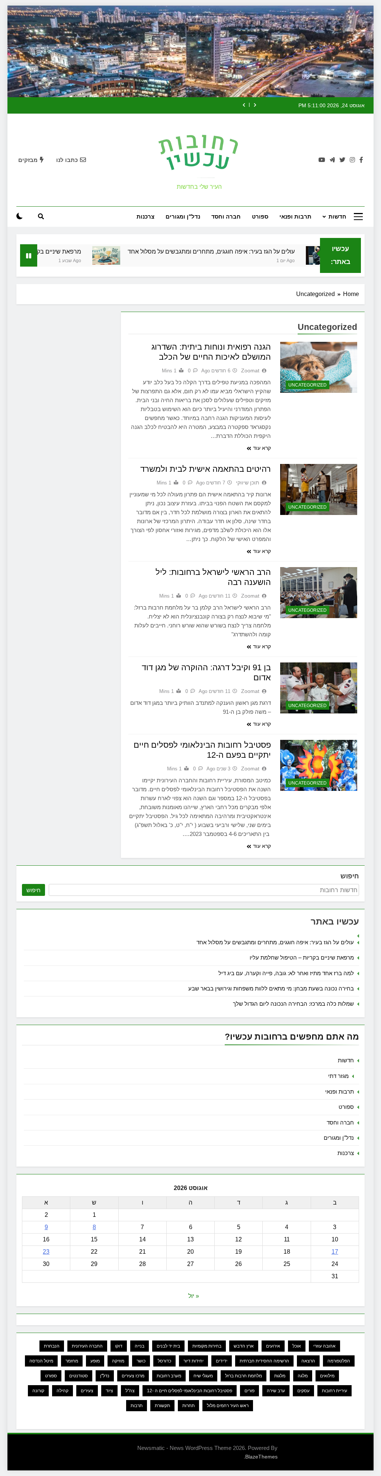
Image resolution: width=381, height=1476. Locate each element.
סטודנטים (78, 1375)
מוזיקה (118, 1361)
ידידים (221, 1361)
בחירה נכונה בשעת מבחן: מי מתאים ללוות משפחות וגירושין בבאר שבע (271, 988)
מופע (95, 1361)
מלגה (303, 1375)
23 (46, 1251)
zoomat (250, 370)
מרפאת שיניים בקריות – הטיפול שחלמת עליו (302, 957)
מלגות (279, 1375)
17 (335, 1251)
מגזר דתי (338, 1076)
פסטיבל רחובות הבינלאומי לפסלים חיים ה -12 (189, 1390)
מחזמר (71, 1361)
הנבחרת (52, 1346)
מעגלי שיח (203, 1375)
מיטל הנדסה (41, 1361)
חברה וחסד (226, 216)
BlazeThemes (261, 1457)
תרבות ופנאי (295, 216)
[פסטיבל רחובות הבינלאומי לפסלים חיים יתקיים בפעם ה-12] (318, 765)
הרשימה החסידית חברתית (264, 1361)
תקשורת (162, 1405)
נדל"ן (104, 1375)
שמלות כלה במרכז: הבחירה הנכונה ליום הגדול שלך (293, 1004)
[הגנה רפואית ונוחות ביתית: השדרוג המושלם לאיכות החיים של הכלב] (318, 367)
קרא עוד (262, 448)
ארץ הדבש (244, 1346)
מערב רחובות (169, 1375)
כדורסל (164, 1361)
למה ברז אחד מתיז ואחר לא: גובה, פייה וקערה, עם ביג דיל (286, 973)
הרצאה (308, 1361)
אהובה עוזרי (324, 1346)
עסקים (303, 1390)
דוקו (118, 1346)
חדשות (337, 216)
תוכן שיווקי (247, 483)
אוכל (296, 1346)
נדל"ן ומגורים (183, 216)
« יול (193, 1296)
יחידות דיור (193, 1361)
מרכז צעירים (133, 1375)
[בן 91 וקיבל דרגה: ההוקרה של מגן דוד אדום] (318, 688)
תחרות (188, 1405)
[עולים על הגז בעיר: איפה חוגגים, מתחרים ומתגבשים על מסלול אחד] (130, 255)
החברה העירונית (87, 1346)
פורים (249, 1390)
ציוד (109, 1390)
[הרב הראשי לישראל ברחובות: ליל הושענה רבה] (318, 592)
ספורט (260, 216)
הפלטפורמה (338, 1361)
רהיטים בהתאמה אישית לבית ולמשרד (205, 469)
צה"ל (130, 1390)
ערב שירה (276, 1390)
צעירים (87, 1390)
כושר (141, 1361)
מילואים (327, 1375)
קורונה (38, 1390)
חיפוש (349, 876)
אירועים (273, 1346)
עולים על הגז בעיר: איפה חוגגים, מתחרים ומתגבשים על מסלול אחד (234, 251)
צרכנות (145, 216)
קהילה (62, 1390)
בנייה (139, 1346)
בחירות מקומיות (206, 1346)
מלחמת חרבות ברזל (243, 1375)
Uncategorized (307, 385)
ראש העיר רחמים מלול (228, 1405)
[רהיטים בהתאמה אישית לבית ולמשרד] (318, 489)
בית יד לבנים (168, 1346)
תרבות (137, 1405)
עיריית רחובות (334, 1390)
